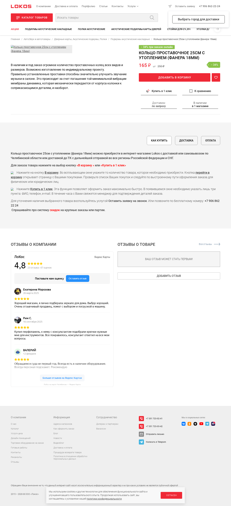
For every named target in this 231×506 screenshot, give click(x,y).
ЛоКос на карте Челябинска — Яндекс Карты (62, 384)
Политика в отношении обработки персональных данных (70, 457)
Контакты (117, 6)
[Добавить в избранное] (216, 77)
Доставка (186, 140)
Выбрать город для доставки (198, 19)
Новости (57, 438)
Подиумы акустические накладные (48, 29)
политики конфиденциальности (104, 498)
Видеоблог (58, 443)
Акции (15, 29)
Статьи (103, 6)
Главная (15, 39)
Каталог (15, 428)
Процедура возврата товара (67, 452)
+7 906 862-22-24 (209, 6)
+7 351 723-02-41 (154, 418)
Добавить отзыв (169, 275)
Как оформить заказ (63, 428)
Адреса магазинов (62, 424)
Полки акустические (91, 29)
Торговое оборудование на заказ (27, 443)
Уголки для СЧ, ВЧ (208, 29)
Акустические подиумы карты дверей (136, 29)
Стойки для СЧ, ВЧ (178, 29)
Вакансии (101, 428)
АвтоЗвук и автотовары (37, 39)
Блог (55, 433)
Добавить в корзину (174, 77)
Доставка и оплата (66, 6)
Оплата (210, 140)
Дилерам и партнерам (107, 424)
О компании (43, 6)
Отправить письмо (155, 434)
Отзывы (15, 462)
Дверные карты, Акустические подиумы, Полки (80, 39)
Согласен (171, 495)
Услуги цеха (17, 433)
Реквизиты (16, 457)
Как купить (159, 140)
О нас (13, 424)
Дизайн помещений (20, 438)
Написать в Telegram (156, 442)
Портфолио (88, 6)
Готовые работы (19, 447)
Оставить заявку (185, 6)
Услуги (132, 6)
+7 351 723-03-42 (154, 426)
